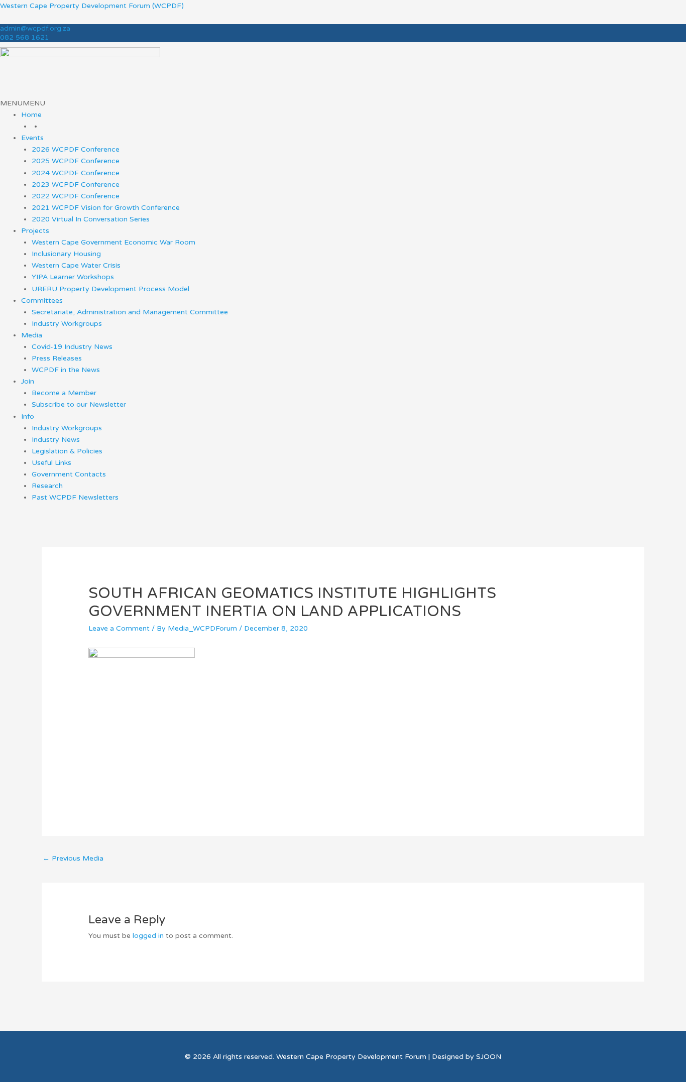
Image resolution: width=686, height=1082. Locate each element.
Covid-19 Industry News (72, 346)
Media (31, 335)
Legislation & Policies (67, 451)
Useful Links (51, 462)
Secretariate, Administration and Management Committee (130, 312)
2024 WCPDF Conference (76, 173)
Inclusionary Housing (66, 254)
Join (27, 381)
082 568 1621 (24, 37)
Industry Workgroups (67, 323)
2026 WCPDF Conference (76, 149)
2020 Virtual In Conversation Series (91, 219)
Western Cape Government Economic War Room (113, 242)
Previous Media (73, 858)
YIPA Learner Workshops (73, 277)
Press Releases (57, 358)
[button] (22, 103)
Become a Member (64, 393)
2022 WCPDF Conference (76, 196)
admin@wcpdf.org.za (35, 28)
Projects (35, 230)
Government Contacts (69, 474)
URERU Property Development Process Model (110, 289)
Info (27, 416)
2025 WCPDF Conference (76, 161)
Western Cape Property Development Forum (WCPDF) (92, 6)
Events (32, 138)
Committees (42, 300)
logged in (148, 935)
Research (47, 486)
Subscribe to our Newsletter (79, 404)
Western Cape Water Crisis (76, 265)
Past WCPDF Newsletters (75, 497)
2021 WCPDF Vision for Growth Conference (106, 207)
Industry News (56, 439)
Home (31, 114)
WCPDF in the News (66, 370)
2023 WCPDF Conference (76, 184)
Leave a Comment (119, 628)
